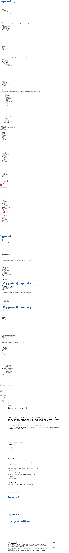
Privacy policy (11, 508)
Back (5, 11)
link (2, 6)
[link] (7, 2)
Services (4, 43)
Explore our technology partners (6, 304)
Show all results (2, 398)
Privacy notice (13, 540)
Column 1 (11, 526)
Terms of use (11, 506)
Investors (11, 505)
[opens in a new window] (34, 414)
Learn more (3, 9)
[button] (5, 181)
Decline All (54, 547)
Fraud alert (11, 512)
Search (1, 384)
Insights (4, 6)
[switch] (0, 127)
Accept (54, 542)
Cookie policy (11, 511)
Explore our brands (4, 279)
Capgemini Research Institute (6, 254)
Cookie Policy (43, 550)
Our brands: (10, 517)
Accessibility (11, 507)
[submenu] (4, 313)
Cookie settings (11, 510)
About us (4, 89)
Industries (12, 528)
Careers (4, 55)
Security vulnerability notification (14, 509)
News (4, 78)
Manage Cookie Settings (14, 543)
